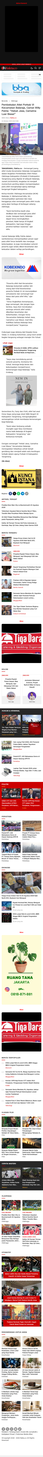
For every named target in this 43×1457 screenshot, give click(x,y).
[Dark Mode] (32, 68)
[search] (35, 68)
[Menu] (39, 68)
